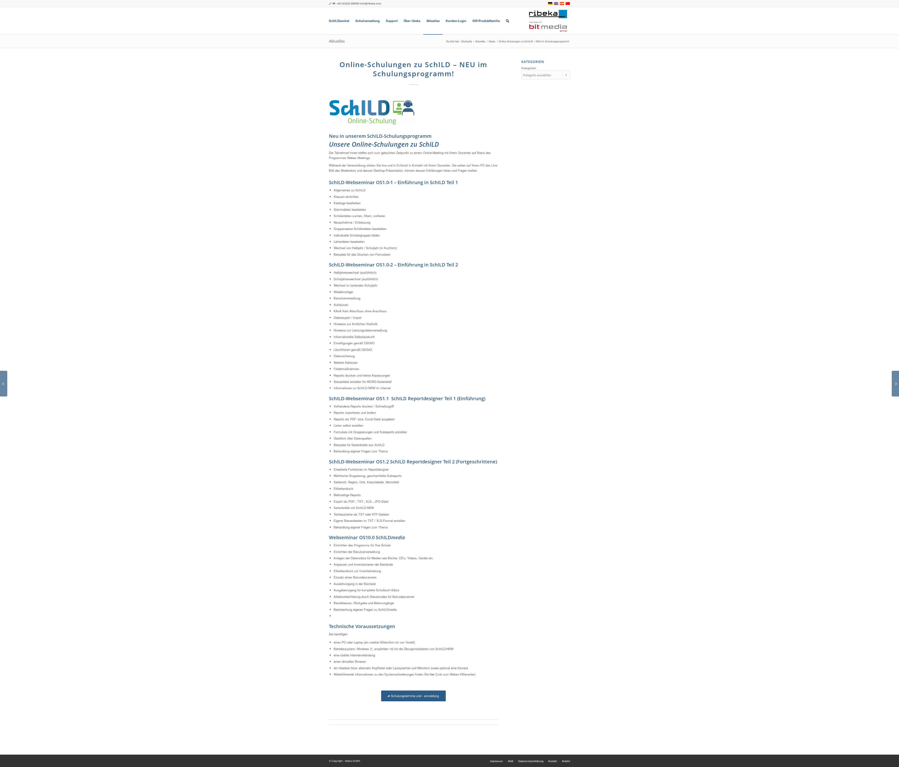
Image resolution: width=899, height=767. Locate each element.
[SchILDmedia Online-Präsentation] (895, 383)
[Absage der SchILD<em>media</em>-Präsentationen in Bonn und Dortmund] (3, 383)
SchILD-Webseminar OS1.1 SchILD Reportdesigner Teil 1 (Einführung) (407, 398)
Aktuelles (337, 41)
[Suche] (507, 20)
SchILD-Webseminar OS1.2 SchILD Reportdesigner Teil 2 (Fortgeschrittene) (413, 461)
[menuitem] (339, 20)
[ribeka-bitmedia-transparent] (548, 20)
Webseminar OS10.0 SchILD (367, 537)
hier (432, 674)
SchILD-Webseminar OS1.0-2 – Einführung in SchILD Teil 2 (393, 265)
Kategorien (528, 68)
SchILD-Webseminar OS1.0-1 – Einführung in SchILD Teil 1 (393, 182)
